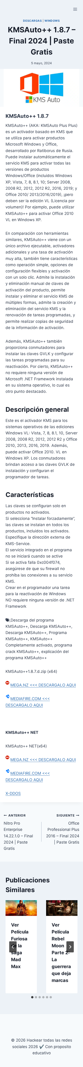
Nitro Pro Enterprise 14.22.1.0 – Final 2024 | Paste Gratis (18, 832)
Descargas (32, 20)
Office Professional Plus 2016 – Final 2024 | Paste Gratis (62, 829)
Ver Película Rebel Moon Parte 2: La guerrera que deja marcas (61, 952)
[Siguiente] (70, 946)
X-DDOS (13, 793)
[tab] (32, 997)
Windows (52, 20)
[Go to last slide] (13, 946)
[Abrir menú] (75, 9)
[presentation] (21, 908)
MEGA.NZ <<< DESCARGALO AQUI (43, 685)
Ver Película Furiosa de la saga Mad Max (20, 945)
